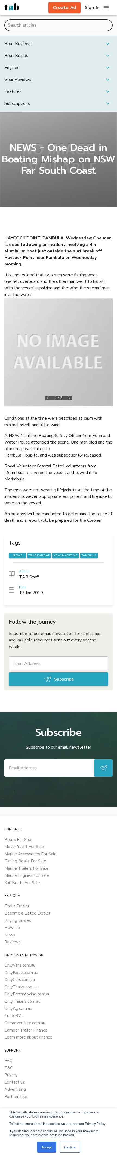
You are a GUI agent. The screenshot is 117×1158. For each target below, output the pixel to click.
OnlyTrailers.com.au (22, 1001)
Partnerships (16, 1096)
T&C (8, 1068)
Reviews (12, 942)
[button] (58, 44)
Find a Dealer (16, 906)
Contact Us (14, 1082)
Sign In (92, 7)
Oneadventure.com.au (24, 1023)
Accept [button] (47, 1147)
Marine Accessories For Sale (30, 854)
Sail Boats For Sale (22, 882)
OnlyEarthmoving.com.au (27, 994)
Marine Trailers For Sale (26, 868)
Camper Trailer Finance (25, 1030)
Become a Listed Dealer (27, 913)
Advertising (15, 1089)
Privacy (11, 1075)
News (9, 935)
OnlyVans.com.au (19, 965)
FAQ (8, 1060)
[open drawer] (106, 7)
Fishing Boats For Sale (25, 861)
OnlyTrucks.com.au (21, 987)
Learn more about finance (28, 1037)
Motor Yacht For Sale (24, 846)
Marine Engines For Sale (26, 875)
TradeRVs (13, 1015)
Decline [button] (70, 1147)
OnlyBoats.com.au (21, 972)
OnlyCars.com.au (19, 979)
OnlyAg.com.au (18, 1008)
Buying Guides (17, 920)
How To (12, 927)
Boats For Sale (18, 839)
